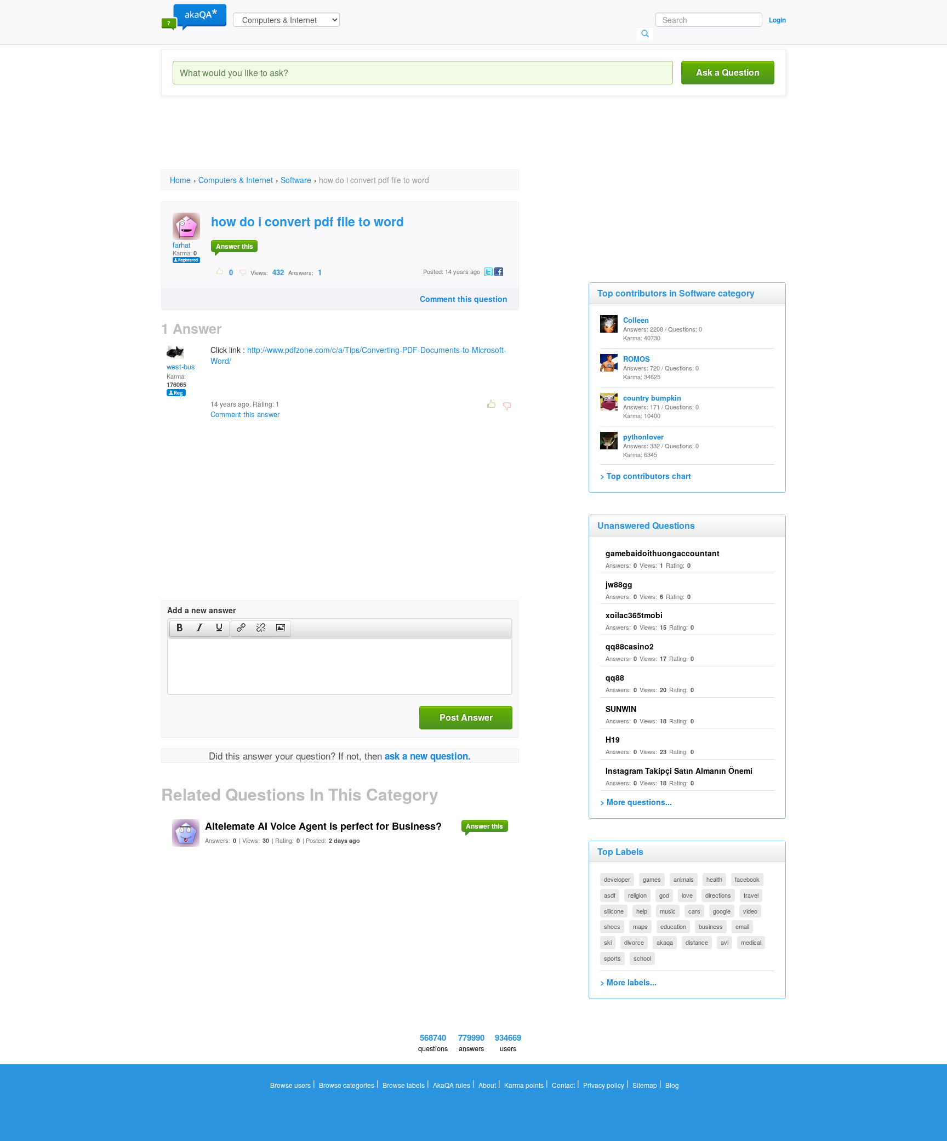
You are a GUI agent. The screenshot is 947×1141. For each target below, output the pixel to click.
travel (751, 895)
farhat (182, 244)
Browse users (290, 1084)
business (711, 926)
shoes (612, 926)
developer (617, 879)
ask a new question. (428, 755)
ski (608, 942)
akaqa (665, 942)
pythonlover (643, 436)
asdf (609, 895)
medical (751, 942)
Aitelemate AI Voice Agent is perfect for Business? (323, 826)
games (652, 879)
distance (697, 942)
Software (296, 179)
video (750, 910)
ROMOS (636, 358)
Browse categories (346, 1084)
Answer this (234, 246)
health (714, 879)
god (664, 895)
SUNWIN (621, 708)
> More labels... (628, 982)
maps (640, 926)
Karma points (524, 1084)
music (668, 910)
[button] (179, 628)
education (673, 926)
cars (694, 910)
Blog (672, 1084)
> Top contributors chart (645, 475)
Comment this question (463, 298)
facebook (747, 879)
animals (684, 879)
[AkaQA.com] (194, 16)
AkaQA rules (451, 1084)
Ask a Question (728, 72)
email (742, 926)
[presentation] (180, 628)
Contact (563, 1084)
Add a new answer (201, 609)
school (642, 958)
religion (637, 895)
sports (612, 958)
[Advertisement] (360, 142)
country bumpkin (652, 397)
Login (777, 20)
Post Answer (466, 717)
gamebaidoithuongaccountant (663, 552)
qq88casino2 (630, 646)
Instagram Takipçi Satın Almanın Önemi (679, 770)
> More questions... (636, 801)
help (641, 910)
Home (180, 179)
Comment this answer (244, 414)
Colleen (636, 320)
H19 (613, 739)
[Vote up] (220, 271)
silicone (614, 910)
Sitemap (644, 1084)
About (487, 1084)
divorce (634, 942)
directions (718, 895)
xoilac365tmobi (634, 614)
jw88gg (619, 584)
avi (724, 942)
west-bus (181, 366)
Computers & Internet (235, 179)
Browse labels (404, 1084)
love (687, 895)
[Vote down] (242, 271)
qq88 (615, 677)
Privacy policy (603, 1084)
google (722, 910)
